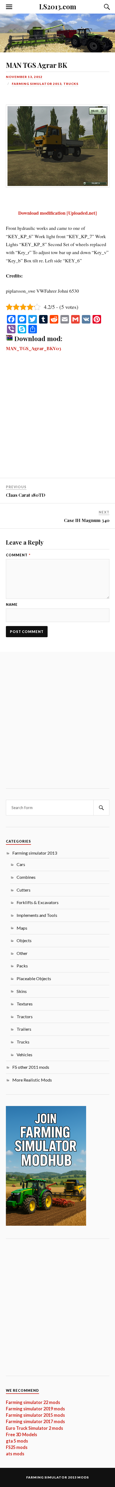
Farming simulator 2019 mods (35, 1408)
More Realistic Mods (32, 1079)
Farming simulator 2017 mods (35, 1421)
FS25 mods (17, 1447)
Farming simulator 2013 (37, 84)
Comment (18, 555)
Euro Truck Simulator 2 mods (34, 1428)
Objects (24, 940)
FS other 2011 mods (30, 1067)
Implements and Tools (37, 915)
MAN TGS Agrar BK (36, 64)
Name (12, 604)
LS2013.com (57, 6)
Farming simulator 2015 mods (35, 1415)
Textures (25, 1003)
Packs (22, 965)
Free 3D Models (21, 1434)
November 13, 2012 (24, 77)
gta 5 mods (17, 1440)
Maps (22, 927)
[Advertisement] (57, 418)
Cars (21, 864)
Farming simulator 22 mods (33, 1402)
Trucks (70, 84)
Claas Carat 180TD (25, 495)
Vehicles (24, 1054)
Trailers (24, 1029)
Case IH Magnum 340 (86, 520)
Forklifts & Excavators (38, 902)
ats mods (15, 1453)
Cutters (23, 889)
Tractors (25, 1016)
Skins (22, 991)
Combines (26, 877)
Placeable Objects (34, 978)
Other (22, 953)
